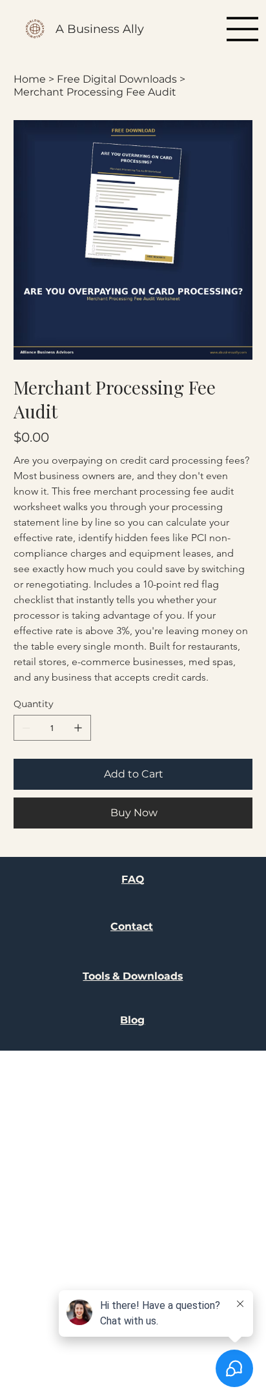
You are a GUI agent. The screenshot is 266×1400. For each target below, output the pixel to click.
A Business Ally (100, 29)
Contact (131, 926)
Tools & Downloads (133, 976)
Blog (132, 1020)
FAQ (132, 879)
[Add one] (78, 728)
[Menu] (243, 29)
